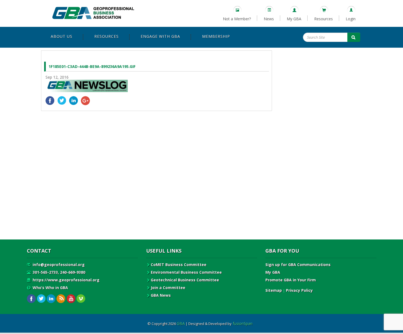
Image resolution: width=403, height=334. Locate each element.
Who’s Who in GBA (50, 287)
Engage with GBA (160, 36)
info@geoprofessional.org (58, 264)
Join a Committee (168, 287)
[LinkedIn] (73, 100)
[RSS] (61, 298)
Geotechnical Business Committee (185, 279)
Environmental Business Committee (186, 272)
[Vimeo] (80, 298)
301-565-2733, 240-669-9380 (58, 272)
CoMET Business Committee (178, 264)
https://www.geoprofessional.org (66, 279)
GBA (181, 323)
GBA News (161, 295)
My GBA (294, 18)
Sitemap (273, 290)
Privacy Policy (299, 290)
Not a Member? (237, 18)
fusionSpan (242, 323)
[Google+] (85, 100)
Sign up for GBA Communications (298, 264)
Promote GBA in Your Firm (290, 279)
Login (351, 18)
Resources (323, 18)
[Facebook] (50, 100)
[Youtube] (70, 298)
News (269, 18)
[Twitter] (61, 100)
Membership (216, 36)
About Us (61, 36)
